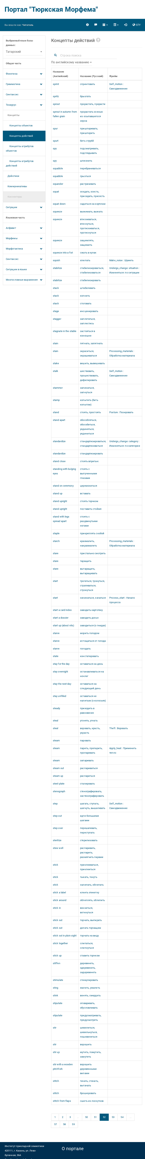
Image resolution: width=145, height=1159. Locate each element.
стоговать (85, 303)
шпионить (86, 160)
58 (64, 1124)
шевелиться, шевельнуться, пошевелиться (88, 1032)
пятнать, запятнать (91, 343)
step (55, 803)
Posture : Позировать (121, 412)
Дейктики (12, 176)
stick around (59, 900)
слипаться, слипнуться (87, 945)
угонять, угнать (89, 720)
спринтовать (87, 84)
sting (55, 987)
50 (86, 1117)
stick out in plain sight (64, 935)
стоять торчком (89, 501)
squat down (59, 203)
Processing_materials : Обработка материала (122, 353)
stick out (57, 920)
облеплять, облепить (92, 900)
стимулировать (89, 980)
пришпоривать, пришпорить (89, 130)
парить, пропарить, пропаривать (91, 750)
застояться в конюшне (87, 333)
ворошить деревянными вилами (88, 1069)
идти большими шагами (89, 818)
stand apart (59, 420)
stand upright (60, 501)
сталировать (87, 783)
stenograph (59, 791)
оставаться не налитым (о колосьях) (93, 698)
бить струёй (87, 140)
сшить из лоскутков (91, 1100)
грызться (85, 176)
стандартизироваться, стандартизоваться (93, 443)
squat (56, 191)
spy (55, 148)
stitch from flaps (62, 1100)
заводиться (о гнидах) (93, 625)
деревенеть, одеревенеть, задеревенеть (88, 968)
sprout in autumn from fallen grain (65, 114)
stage (56, 311)
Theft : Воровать (118, 728)
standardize (59, 441)
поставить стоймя (90, 508)
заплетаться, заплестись (87, 321)
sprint (56, 84)
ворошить (86, 1044)
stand (56, 412)
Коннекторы (14, 196)
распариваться (89, 768)
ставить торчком (90, 955)
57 (55, 1124)
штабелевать (87, 288)
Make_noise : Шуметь (121, 260)
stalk (55, 371)
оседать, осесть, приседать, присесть (92, 194)
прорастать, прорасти (92, 104)
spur (55, 128)
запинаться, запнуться (87, 390)
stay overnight (60, 671)
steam (56, 740)
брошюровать (88, 1093)
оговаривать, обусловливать (89, 1005)
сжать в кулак (88, 252)
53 (113, 1117)
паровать (85, 740)
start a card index (62, 610)
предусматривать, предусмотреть (90, 1017)
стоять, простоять (90, 412)
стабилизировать (90, 280)
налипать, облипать (92, 884)
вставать (85, 493)
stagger (57, 318)
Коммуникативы (16, 186)
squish (56, 260)
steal (55, 720)
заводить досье (89, 617)
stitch (56, 1081)
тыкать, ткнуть (88, 877)
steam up (58, 775)
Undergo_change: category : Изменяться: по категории (124, 443)
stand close (59, 461)
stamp (56, 400)
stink (55, 995)
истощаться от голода (93, 640)
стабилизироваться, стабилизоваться (92, 270)
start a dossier (61, 617)
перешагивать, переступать (88, 830)
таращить (85, 561)
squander (58, 183)
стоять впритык (89, 461)
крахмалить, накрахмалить (88, 543)
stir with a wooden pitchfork (63, 1066)
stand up (57, 493)
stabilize (57, 268)
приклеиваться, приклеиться (89, 867)
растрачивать (88, 183)
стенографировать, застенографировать (92, 793)
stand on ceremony (63, 485)
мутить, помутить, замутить (90, 1054)
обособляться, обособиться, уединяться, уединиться (88, 427)
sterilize (57, 840)
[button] (105, 25)
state (56, 656)
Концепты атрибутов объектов (19, 148)
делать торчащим (90, 927)
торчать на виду (89, 935)
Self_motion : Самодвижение (118, 86)
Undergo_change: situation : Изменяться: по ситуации (124, 270)
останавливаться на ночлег (92, 674)
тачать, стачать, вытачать (89, 1083)
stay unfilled (59, 696)
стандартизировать (91, 453)
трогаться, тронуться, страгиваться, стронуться (92, 585)
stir (54, 1027)
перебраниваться (90, 168)
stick (55, 864)
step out (57, 815)
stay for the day (61, 663)
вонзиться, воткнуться (86, 910)
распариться (87, 775)
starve (56, 633)
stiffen (56, 963)
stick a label (59, 892)
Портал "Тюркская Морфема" (51, 9)
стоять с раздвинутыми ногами (89, 521)
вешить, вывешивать (92, 363)
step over (58, 828)
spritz (56, 96)
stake (56, 363)
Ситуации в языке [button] (16, 269)
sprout (56, 104)
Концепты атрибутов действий (19, 163)
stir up (56, 1052)
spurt (56, 140)
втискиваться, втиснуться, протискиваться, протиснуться (90, 226)
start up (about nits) (63, 625)
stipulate (57, 1003)
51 (95, 1117)
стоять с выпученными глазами (88, 473)
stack (56, 288)
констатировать (89, 656)
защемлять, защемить (87, 242)
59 (73, 1124)
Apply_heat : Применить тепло (122, 750)
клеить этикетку (89, 892)
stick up (57, 955)
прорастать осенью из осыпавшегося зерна (91, 116)
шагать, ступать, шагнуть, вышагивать (92, 806)
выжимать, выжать (91, 211)
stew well (58, 848)
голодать (85, 648)
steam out (58, 768)
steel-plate (58, 783)
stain (55, 343)
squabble (58, 168)
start (55, 581)
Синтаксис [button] (12, 94)
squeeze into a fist (63, 252)
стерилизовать (88, 840)
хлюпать (85, 260)
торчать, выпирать (91, 920)
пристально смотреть (93, 553)
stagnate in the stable (64, 331)
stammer (58, 387)
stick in (57, 907)
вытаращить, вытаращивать (88, 571)
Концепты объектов (19, 125)
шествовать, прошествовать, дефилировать (89, 376)
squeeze (57, 211)
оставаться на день (91, 663)
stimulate (58, 980)
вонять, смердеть (90, 995)
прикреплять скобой (92, 533)
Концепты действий (19, 135)
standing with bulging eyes (64, 471)
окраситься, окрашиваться (88, 353)
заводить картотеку (91, 610)
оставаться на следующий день (90, 686)
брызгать (85, 96)
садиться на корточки (93, 203)
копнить (85, 295)
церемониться (88, 485)
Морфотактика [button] (14, 248)
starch (56, 541)
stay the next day (62, 683)
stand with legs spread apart (61, 519)
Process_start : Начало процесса (122, 600)
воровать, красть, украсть (90, 730)
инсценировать (89, 311)
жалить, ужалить (90, 987)
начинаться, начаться (93, 597)
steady (56, 708)
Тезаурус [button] (11, 104)
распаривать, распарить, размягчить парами (91, 852)
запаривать (87, 760)
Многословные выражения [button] (22, 279)
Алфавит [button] (11, 228)
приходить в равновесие (87, 710)
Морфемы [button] (12, 238)
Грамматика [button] (13, 84)
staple (56, 533)
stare (56, 553)
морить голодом (89, 633)
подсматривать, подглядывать (89, 150)
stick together (60, 943)
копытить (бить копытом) (89, 402)
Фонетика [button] (11, 73)
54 (122, 1117)
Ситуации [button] (11, 207)
